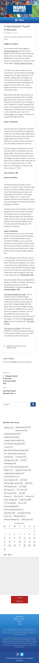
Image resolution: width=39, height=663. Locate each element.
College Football (11, 437)
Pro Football (10, 503)
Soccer (22, 503)
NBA (28, 483)
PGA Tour (18, 496)
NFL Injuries (9, 490)
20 (19, 542)
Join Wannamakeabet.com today (15, 294)
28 (25, 545)
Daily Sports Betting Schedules (16, 450)
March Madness (11, 480)
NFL (22, 487)
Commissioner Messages (14, 444)
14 (24, 538)
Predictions (11, 348)
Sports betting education (13, 510)
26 (15, 545)
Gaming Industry (11, 460)
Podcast (30, 496)
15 (29, 538)
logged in (15, 362)
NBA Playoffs (10, 487)
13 (19, 538)
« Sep (5, 554)
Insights (8, 470)
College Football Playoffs (14, 440)
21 (24, 542)
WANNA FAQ (19, 516)
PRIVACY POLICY (19, 619)
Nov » (10, 554)
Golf (23, 460)
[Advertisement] (19, 576)
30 (34, 545)
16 (34, 538)
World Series (27, 520)
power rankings (10, 500)
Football (8, 457)
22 (29, 542)
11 (9, 538)
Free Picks (21, 457)
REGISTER (19, 601)
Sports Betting (11, 506)
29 (29, 545)
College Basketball (12, 434)
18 (9, 542)
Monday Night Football (13, 483)
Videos (7, 516)
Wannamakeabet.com (11, 51)
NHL (22, 493)
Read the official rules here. (23, 63)
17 (4, 542)
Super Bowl (9, 513)
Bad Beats (8, 428)
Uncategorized (24, 513)
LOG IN (19, 598)
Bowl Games (21, 431)
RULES (19, 622)
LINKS (20, 624)
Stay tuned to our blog (12, 328)
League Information (23, 470)
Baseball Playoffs (14, 346)
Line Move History (11, 477)
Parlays (8, 496)
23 (34, 542)
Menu (21, 20)
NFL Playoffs (10, 493)
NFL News (22, 490)
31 (4, 549)
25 (9, 545)
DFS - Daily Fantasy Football (15, 454)
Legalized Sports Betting (14, 473)
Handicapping (10, 463)
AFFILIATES (19, 617)
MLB (24, 346)
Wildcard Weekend (11, 520)
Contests (8, 447)
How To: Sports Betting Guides (16, 467)
